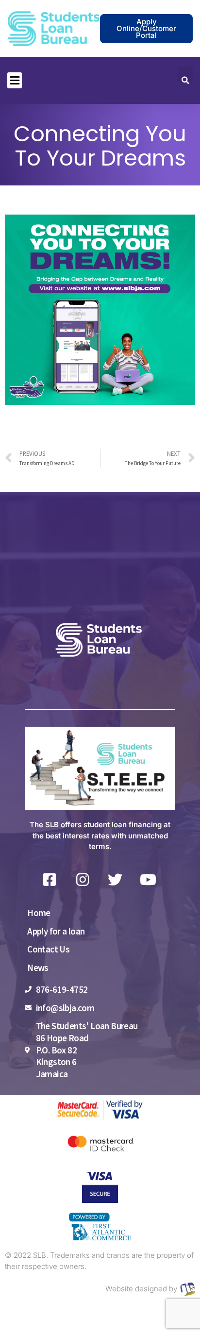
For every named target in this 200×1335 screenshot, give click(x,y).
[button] (14, 80)
